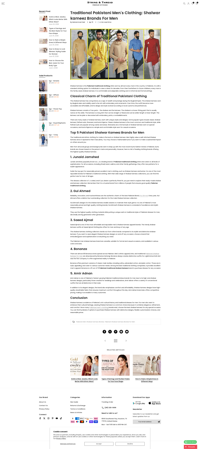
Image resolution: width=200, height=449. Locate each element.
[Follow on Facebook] (40, 418)
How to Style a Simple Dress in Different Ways (146, 380)
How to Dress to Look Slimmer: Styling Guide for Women (57, 51)
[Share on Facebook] (104, 331)
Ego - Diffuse (54, 95)
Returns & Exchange (77, 405)
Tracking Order (107, 402)
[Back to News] (115, 341)
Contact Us (43, 405)
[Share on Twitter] (110, 331)
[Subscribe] (159, 422)
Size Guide (74, 402)
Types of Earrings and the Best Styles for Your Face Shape (116, 380)
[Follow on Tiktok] (61, 418)
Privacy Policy (61, 438)
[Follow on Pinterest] (53, 418)
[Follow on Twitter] (44, 418)
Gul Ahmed (144, 196)
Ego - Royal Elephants (57, 123)
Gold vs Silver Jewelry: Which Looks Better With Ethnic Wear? (84, 380)
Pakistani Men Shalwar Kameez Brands (90, 322)
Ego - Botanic (54, 81)
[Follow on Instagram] (48, 418)
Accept (99, 444)
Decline (130, 444)
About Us (42, 402)
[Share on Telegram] (121, 331)
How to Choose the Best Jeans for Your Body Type (56, 63)
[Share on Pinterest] (115, 331)
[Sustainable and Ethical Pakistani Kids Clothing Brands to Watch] (105, 341)
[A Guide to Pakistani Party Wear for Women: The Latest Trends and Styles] (126, 341)
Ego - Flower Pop (55, 109)
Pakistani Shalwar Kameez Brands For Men (120, 322)
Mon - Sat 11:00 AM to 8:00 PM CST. (114, 425)
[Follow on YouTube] (57, 418)
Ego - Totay (53, 135)
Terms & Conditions (77, 409)
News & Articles (76, 412)
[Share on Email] (127, 331)
